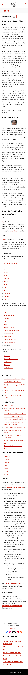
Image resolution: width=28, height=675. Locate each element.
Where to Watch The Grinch (12, 652)
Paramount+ (7, 293)
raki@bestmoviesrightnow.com (12, 605)
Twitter (6, 471)
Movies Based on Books (11, 330)
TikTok (6, 465)
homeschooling (14, 231)
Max (5, 287)
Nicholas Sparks (9, 327)
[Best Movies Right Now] (13, 4)
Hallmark (6, 281)
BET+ (5, 266)
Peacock (6, 296)
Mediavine (19, 672)
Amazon (6, 474)
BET (5, 269)
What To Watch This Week (12, 382)
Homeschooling (9, 315)
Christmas (7, 356)
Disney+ (6, 278)
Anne (3, 240)
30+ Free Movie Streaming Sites (14, 379)
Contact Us (14, 628)
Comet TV (7, 275)
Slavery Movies (8, 405)
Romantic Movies (9, 342)
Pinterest (6, 462)
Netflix (6, 290)
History (6, 324)
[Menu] (2, 4)
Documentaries (8, 333)
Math (5, 321)
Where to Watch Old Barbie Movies (15, 414)
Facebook (7, 456)
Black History (8, 362)
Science (6, 318)
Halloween (7, 365)
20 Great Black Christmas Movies (14, 427)
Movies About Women (11, 339)
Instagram (7, 459)
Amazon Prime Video (10, 263)
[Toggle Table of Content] (13, 16)
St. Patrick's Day (9, 368)
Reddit (6, 468)
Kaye (3, 222)
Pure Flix (6, 299)
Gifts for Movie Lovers (11, 359)
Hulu (5, 284)
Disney (6, 312)
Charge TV (7, 272)
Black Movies (8, 336)
